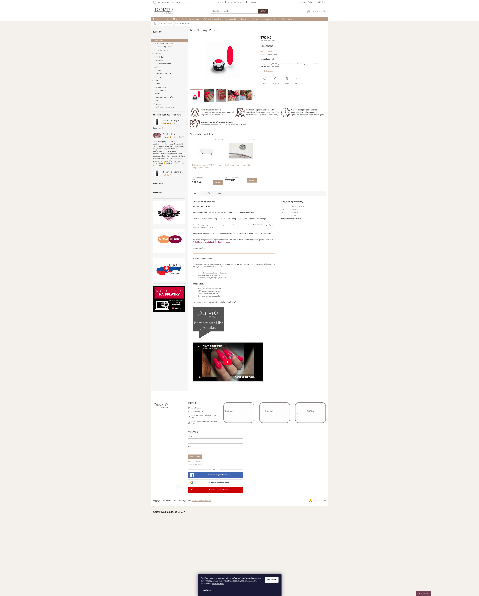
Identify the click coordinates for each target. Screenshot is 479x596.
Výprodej (158, 104)
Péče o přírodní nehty (163, 63)
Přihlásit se (195, 457)
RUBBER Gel (159, 57)
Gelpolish (158, 53)
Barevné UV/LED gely (164, 47)
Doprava (252, 2)
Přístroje (158, 77)
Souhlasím (272, 579)
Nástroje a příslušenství (163, 74)
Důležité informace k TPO (164, 107)
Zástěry (157, 84)
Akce (156, 100)
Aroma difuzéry (160, 90)
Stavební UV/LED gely (165, 43)
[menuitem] (156, 19)
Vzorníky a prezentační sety (165, 97)
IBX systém (159, 60)
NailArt (157, 80)
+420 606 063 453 (197, 411)
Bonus (220, 2)
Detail (218, 182)
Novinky (157, 37)
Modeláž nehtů (160, 40)
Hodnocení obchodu (236, 2)
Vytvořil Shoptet (320, 500)
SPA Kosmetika (160, 87)
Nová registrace (194, 462)
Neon (293, 215)
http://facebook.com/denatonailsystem (204, 416)
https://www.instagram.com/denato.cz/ (204, 422)
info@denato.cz (197, 408)
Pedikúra (158, 70)
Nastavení (207, 590)
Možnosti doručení (267, 51)
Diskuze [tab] (219, 193)
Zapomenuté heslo (195, 464)
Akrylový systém (163, 50)
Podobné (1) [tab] (206, 193)
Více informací (218, 583)
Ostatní (157, 94)
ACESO (157, 67)
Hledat (263, 11)
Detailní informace (267, 71)
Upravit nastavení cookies (201, 500)
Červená (294, 212)
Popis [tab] (195, 193)
